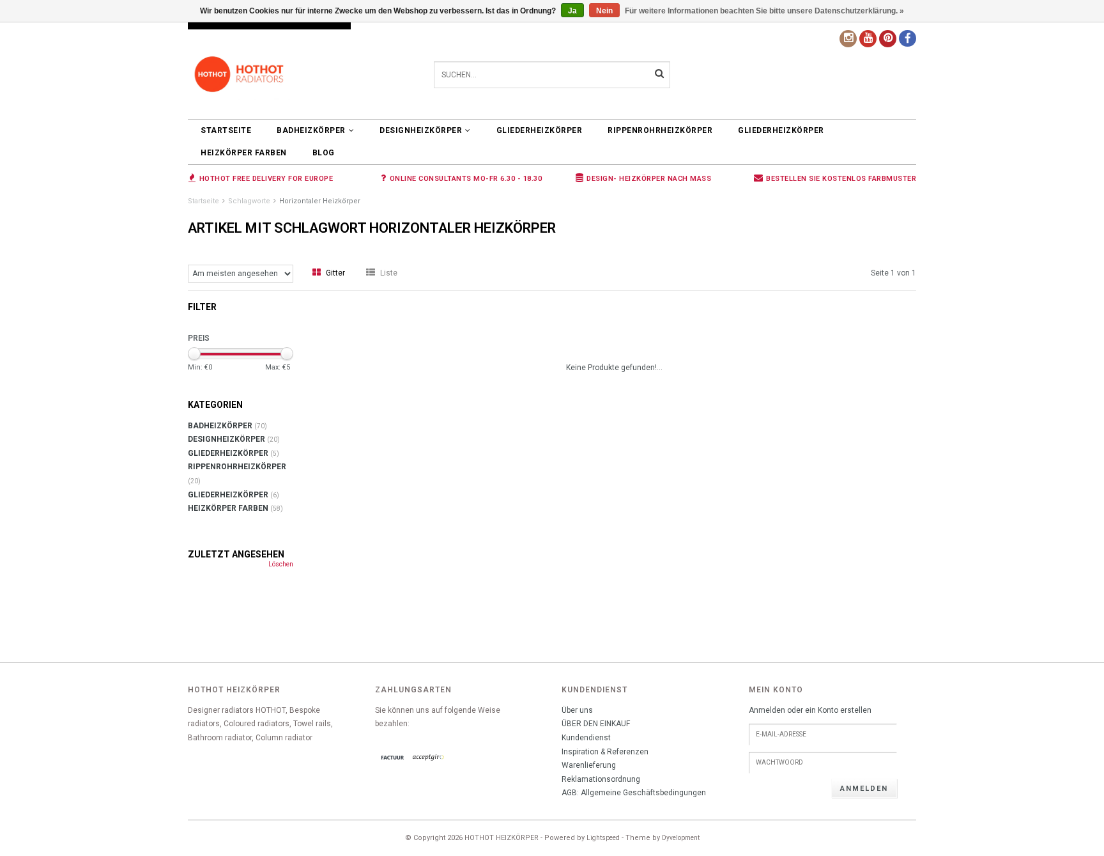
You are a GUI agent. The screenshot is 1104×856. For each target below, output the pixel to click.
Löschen (280, 564)
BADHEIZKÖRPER (311, 130)
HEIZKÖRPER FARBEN (244, 152)
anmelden (864, 788)
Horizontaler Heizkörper (319, 201)
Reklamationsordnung (601, 779)
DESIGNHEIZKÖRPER (420, 130)
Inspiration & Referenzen (605, 751)
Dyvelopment (681, 837)
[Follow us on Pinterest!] (887, 38)
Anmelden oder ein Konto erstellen (810, 710)
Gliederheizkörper (539, 130)
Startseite (226, 130)
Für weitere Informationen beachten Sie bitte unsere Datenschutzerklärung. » (764, 10)
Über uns (577, 710)
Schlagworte (249, 201)
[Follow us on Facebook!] (907, 38)
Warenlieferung (589, 765)
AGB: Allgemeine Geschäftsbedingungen (634, 792)
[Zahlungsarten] (393, 758)
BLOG (323, 152)
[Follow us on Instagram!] (848, 38)
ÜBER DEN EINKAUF (596, 723)
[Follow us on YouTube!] (868, 38)
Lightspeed (603, 837)
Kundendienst (586, 737)
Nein (604, 10)
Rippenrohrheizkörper (660, 130)
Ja (572, 10)
